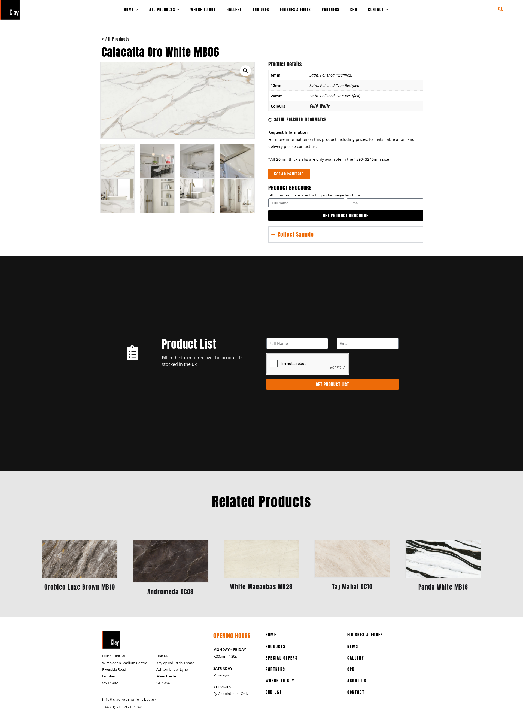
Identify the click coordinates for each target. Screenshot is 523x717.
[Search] (505, 9)
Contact (376, 10)
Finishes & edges (295, 10)
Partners (330, 10)
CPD (353, 10)
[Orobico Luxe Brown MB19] (80, 559)
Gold (313, 106)
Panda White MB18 (443, 586)
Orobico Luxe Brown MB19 (79, 586)
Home (129, 10)
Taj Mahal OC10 (352, 586)
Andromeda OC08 (170, 591)
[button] (245, 70)
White (325, 106)
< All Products (116, 39)
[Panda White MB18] (443, 559)
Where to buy (203, 10)
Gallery (234, 10)
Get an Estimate (289, 174)
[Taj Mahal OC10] (352, 559)
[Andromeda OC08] (171, 561)
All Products (162, 10)
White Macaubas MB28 (261, 586)
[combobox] (468, 9)
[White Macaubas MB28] (262, 559)
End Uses (261, 10)
